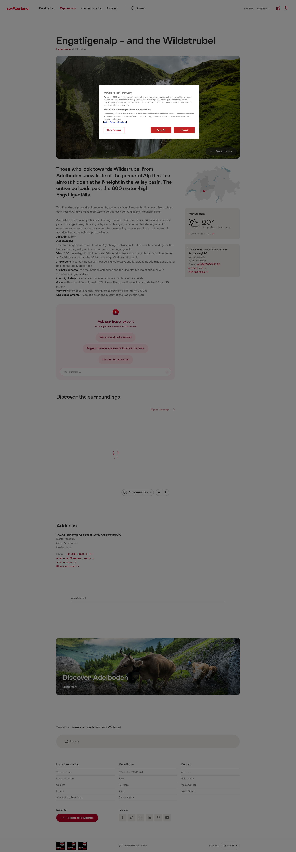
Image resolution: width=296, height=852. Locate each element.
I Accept (184, 130)
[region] (149, 112)
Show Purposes (114, 130)
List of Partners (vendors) (115, 122)
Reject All (161, 130)
